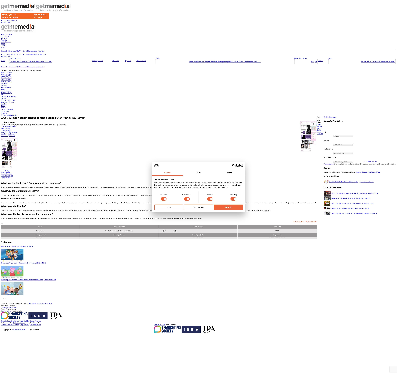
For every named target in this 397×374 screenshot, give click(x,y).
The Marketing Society (220, 62)
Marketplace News (300, 58)
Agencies (4, 40)
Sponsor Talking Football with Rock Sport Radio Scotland (350, 208)
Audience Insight (203, 62)
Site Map (26, 321)
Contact (32, 321)
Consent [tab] (167, 172)
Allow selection (198, 207)
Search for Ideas (6, 51)
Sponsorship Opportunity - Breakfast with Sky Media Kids (23, 263)
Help (21, 321)
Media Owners (6, 42)
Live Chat (320, 134)
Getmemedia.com (329, 164)
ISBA (211, 62)
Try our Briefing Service (9, 307)
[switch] (187, 199)
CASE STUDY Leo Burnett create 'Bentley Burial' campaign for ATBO (354, 193)
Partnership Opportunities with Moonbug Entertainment (28, 280)
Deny (169, 207)
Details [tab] (198, 172)
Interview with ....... (254, 62)
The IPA (231, 62)
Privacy (16, 321)
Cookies (38, 321)
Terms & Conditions (7, 321)
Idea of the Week (17, 51)
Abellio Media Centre (241, 62)
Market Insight (193, 62)
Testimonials (384, 62)
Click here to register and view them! (40, 303)
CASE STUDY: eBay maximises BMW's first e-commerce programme (354, 213)
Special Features (28, 51)
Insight (3, 44)
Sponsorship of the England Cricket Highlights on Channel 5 (350, 198)
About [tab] (229, 172)
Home (3, 61)
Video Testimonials (373, 62)
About (3, 47)
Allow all (228, 207)
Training (3, 45)
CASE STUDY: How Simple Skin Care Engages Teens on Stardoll (351, 182)
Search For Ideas (6, 34)
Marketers (4, 38)
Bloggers (314, 62)
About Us (364, 62)
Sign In (9, 56)
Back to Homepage (330, 117)
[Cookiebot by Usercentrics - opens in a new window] (234, 165)
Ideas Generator (39, 51)
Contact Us (391, 62)
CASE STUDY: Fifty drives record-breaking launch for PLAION (352, 203)
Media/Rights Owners (374, 172)
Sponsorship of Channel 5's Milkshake (17, 246)
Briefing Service (6, 36)
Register (3, 56)
